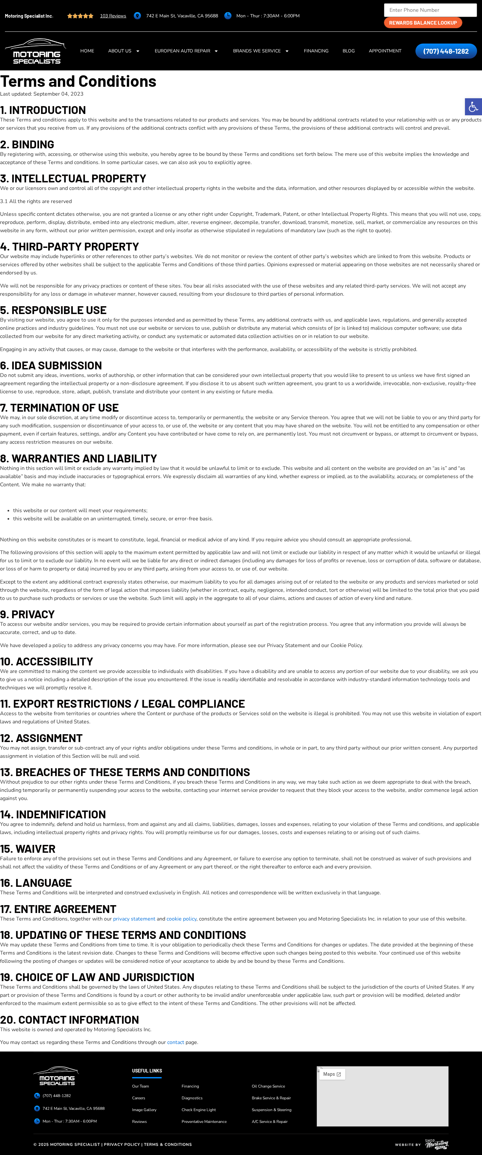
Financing (316, 51)
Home (87, 51)
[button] (473, 106)
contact (175, 1042)
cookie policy (181, 918)
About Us (119, 51)
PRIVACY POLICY (122, 1144)
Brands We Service (257, 51)
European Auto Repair (182, 51)
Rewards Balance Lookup (423, 22)
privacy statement (134, 918)
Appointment (385, 51)
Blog (349, 51)
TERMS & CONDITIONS (168, 1144)
